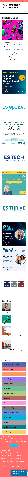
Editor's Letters (8, 383)
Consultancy (5, 458)
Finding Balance (8, 312)
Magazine (4, 455)
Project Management (10, 427)
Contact (22, 461)
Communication (8, 374)
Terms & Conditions (15, 458)
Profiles (6, 422)
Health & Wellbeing (9, 393)
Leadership (7, 398)
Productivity (7, 417)
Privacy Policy (14, 461)
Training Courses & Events (13, 453)
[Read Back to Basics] (12, 30)
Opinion (6, 403)
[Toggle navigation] (22, 11)
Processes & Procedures (11, 412)
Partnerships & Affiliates (15, 455)
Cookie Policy (5, 461)
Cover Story (7, 379)
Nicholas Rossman (10, 49)
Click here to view (17, 473)
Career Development (10, 369)
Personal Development (10, 408)
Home (3, 453)
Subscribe (14, 445)
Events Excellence (9, 388)
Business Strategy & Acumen (12, 364)
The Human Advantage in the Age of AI (14, 324)
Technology (7, 42)
